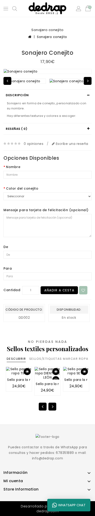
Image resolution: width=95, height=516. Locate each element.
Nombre (13, 167)
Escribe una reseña (71, 143)
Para (7, 268)
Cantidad (11, 290)
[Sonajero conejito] (47, 71)
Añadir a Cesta (59, 290)
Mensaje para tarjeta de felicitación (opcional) (46, 210)
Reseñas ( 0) (16, 129)
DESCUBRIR (16, 359)
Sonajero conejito (52, 37)
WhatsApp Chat (72, 505)
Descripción (17, 95)
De (5, 247)
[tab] (47, 95)
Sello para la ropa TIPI (25, 379)
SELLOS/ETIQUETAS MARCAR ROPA (59, 359)
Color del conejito (22, 188)
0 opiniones (34, 143)
